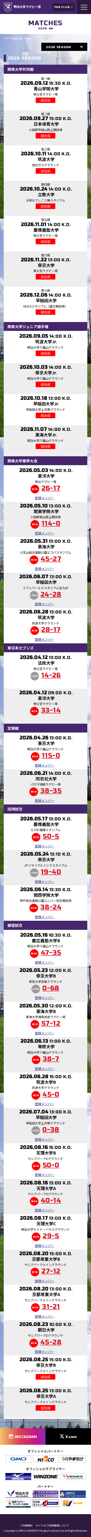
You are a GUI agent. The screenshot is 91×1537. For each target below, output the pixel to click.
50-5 (51, 836)
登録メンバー (44, 498)
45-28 (51, 1342)
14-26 (51, 675)
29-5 (51, 1236)
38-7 (51, 1059)
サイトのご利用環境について (52, 1525)
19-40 (51, 872)
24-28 (51, 595)
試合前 (45, 100)
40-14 (51, 1200)
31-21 (51, 1307)
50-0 (51, 1165)
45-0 (51, 1094)
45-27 (51, 559)
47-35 (51, 953)
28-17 (51, 630)
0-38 (51, 1130)
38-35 (51, 791)
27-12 (51, 1271)
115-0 (51, 756)
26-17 (51, 488)
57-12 (51, 1023)
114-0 (51, 524)
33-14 (51, 710)
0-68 (51, 988)
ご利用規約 (26, 1525)
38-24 (51, 907)
